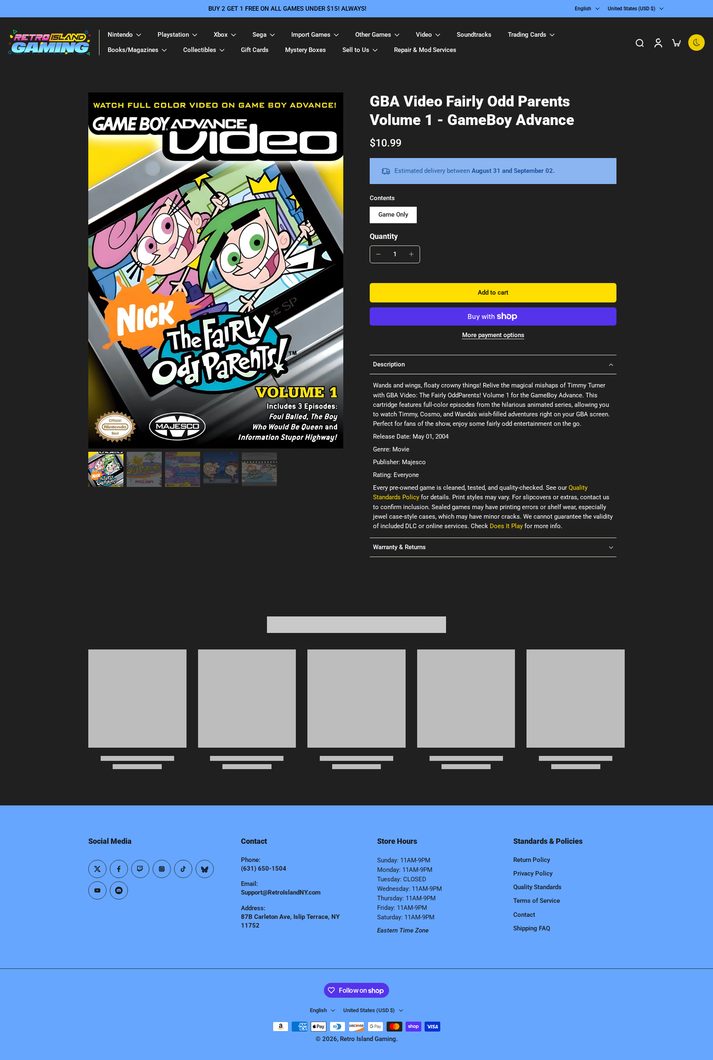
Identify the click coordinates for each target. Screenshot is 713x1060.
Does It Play (506, 526)
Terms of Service (536, 900)
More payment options (493, 335)
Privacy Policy (532, 873)
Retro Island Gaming (368, 1039)
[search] (639, 42)
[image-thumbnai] (105, 469)
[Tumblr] (205, 869)
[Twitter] (97, 869)
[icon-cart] (676, 42)
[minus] (378, 254)
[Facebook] (119, 869)
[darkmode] (696, 42)
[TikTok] (183, 869)
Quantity (384, 236)
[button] (493, 292)
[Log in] (658, 42)
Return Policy (531, 860)
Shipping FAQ (531, 928)
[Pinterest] (140, 869)
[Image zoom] (215, 270)
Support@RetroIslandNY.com (281, 892)
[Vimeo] (119, 890)
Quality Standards (537, 887)
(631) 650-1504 (263, 868)
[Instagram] (162, 869)
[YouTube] (97, 890)
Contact (524, 914)
